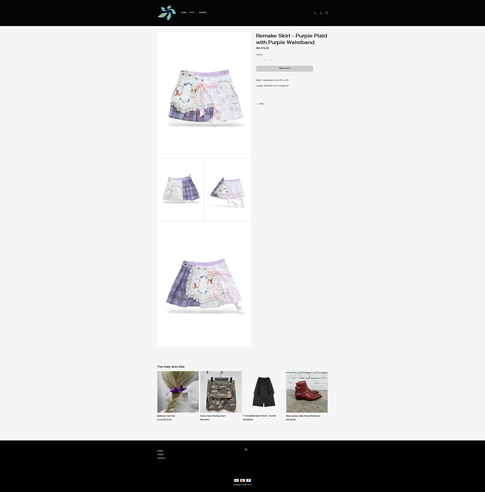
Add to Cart (284, 68)
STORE (160, 451)
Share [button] (262, 104)
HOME (183, 13)
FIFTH (191, 13)
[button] (315, 13)
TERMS (160, 455)
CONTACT (161, 458)
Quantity (259, 55)
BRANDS (202, 13)
